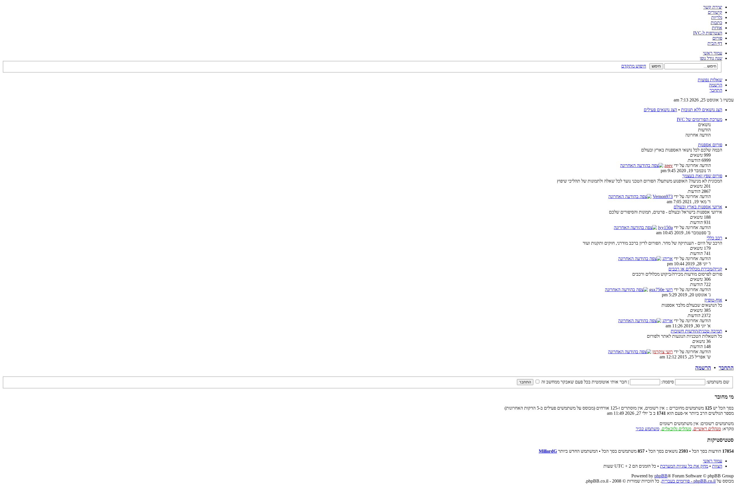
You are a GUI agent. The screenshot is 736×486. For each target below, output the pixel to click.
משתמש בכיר (647, 428)
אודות (717, 27)
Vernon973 (663, 196)
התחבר (716, 90)
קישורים (715, 12)
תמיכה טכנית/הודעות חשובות (696, 331)
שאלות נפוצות (710, 79)
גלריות (716, 17)
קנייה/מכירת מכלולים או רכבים (695, 268)
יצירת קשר (712, 7)
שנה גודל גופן (711, 58)
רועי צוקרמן (662, 351)
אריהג (667, 258)
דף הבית (715, 43)
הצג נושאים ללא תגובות (701, 109)
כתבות (716, 22)
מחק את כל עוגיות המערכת (684, 466)
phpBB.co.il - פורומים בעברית (689, 481)
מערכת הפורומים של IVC (699, 119)
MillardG (548, 451)
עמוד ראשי (712, 53)
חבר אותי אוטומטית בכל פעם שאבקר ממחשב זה (583, 381)
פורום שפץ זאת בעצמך (702, 175)
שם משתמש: (717, 381)
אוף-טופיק (713, 299)
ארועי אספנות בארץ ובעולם (698, 206)
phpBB (661, 475)
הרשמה (715, 84)
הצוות (717, 466)
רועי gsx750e (661, 289)
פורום (717, 38)
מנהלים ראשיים (707, 428)
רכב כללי (714, 237)
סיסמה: (667, 381)
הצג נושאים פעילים (660, 109)
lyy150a (665, 227)
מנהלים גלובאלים (676, 428)
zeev (668, 165)
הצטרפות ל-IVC (707, 32)
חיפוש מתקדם (633, 66)
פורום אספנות (710, 144)
